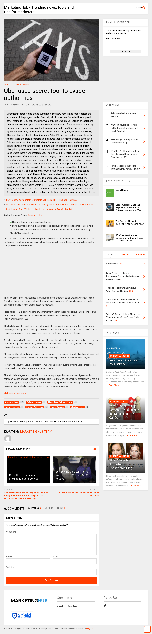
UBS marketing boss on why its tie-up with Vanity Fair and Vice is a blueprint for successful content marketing (26, 495)
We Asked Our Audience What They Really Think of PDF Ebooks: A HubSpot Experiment (49, 204)
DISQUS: (61, 508)
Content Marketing (119, 356)
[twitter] (105, 605)
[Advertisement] (51, 274)
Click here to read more (15, 393)
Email (56, 556)
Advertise (72, 606)
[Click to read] (28, 469)
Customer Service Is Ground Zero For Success (79, 494)
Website (10, 567)
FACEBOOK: (49, 508)
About (60, 606)
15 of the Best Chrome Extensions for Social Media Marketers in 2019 (129, 238)
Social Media (122, 190)
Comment (11, 532)
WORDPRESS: (34, 508)
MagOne (89, 628)
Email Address (113, 38)
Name (9, 556)
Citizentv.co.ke (35, 215)
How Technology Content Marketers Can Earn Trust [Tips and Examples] (42, 200)
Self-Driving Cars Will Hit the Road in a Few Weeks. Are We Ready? (39, 209)
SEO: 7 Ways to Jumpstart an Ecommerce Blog (120, 464)
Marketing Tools (118, 402)
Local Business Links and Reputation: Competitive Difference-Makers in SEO (128, 207)
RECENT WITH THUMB (118, 181)
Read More (114, 385)
